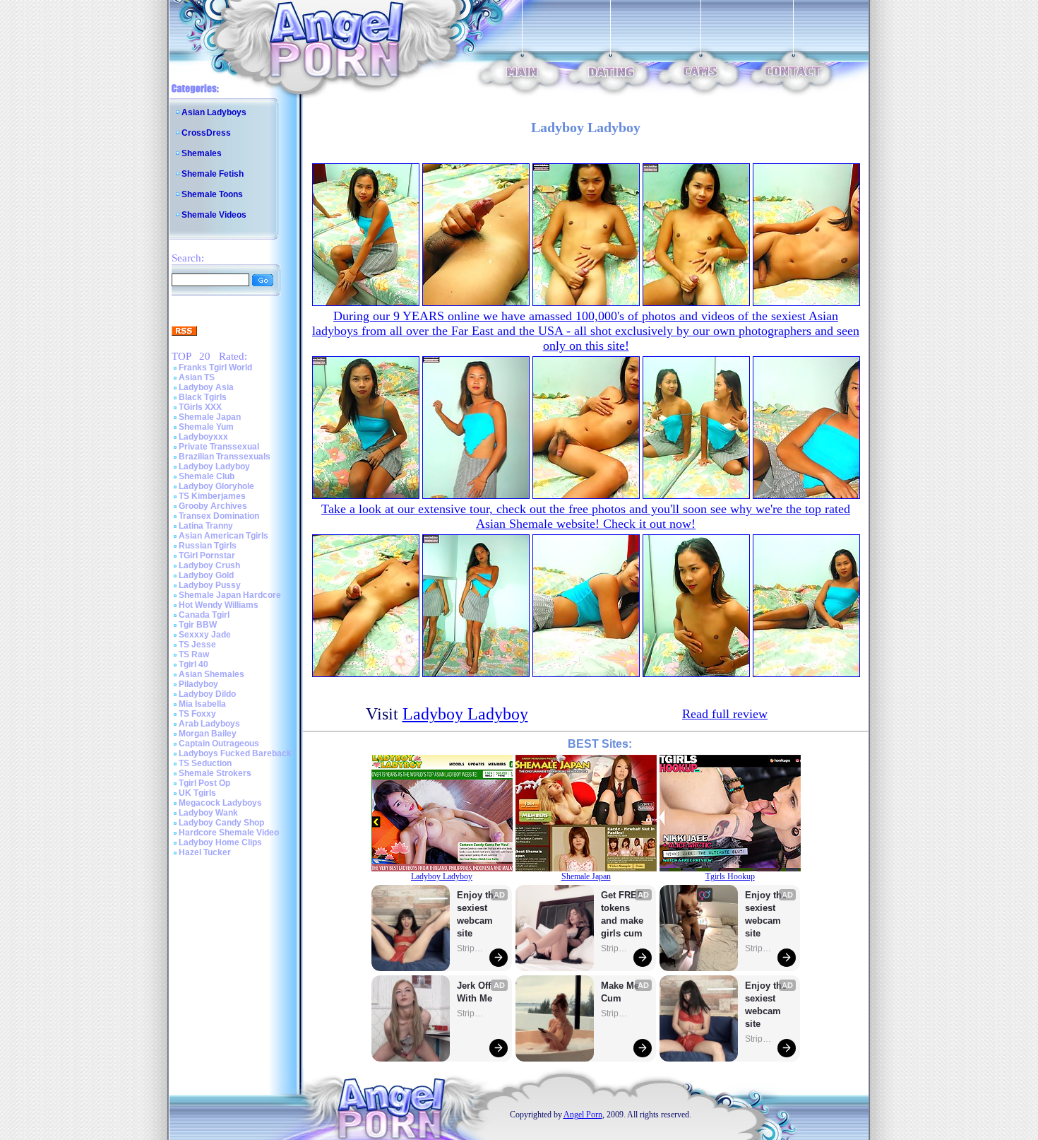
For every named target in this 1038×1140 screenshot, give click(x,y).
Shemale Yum (206, 427)
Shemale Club (206, 476)
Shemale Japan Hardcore (230, 595)
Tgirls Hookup (730, 876)
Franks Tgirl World (215, 367)
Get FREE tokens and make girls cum (622, 914)
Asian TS (197, 377)
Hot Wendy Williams (218, 605)
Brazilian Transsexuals (224, 457)
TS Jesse (197, 645)
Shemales (201, 153)
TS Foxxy (197, 714)
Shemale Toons (212, 194)
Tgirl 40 (193, 664)
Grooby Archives (213, 506)
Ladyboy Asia (206, 387)
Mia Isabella (202, 704)
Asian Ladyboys (213, 112)
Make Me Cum (621, 992)
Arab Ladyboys (209, 724)
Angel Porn (582, 1115)
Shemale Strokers (215, 773)
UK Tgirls (197, 793)
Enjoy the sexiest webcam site (478, 914)
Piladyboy (198, 684)
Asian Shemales (211, 674)
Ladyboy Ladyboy (214, 466)
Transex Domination (219, 516)
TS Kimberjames (212, 496)
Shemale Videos (213, 215)
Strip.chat (471, 948)
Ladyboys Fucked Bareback (235, 753)
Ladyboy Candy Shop (221, 823)
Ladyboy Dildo (207, 694)
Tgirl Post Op (204, 783)
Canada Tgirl (204, 615)
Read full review (725, 714)
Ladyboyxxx (203, 437)
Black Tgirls (203, 397)
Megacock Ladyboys (220, 803)
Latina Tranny (206, 526)
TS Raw (194, 654)
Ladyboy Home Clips (220, 842)
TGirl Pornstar (207, 555)
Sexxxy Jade (205, 635)
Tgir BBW (198, 625)
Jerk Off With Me (475, 992)
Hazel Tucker (205, 852)
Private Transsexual (219, 447)
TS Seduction (205, 763)
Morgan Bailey (208, 734)
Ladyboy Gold (206, 575)
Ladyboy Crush (209, 565)
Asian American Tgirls (223, 536)
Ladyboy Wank (208, 813)
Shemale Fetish (212, 174)
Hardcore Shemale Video (229, 833)
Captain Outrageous (219, 743)
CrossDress (206, 133)
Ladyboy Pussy (210, 585)
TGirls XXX (200, 407)
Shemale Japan (210, 417)
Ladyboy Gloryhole (216, 486)
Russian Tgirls (208, 546)
